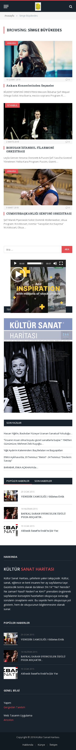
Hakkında (28, 744)
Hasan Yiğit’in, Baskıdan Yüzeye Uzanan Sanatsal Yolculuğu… (38, 433)
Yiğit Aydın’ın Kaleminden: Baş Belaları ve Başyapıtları (33, 450)
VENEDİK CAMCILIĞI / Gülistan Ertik (42, 496)
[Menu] (6, 6)
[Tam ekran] (61, 263)
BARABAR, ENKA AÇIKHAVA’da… (21, 467)
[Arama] (70, 6)
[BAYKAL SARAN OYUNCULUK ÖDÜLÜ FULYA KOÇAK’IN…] (11, 513)
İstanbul (12, 105)
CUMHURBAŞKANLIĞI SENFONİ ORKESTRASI (39, 213)
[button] (18, 274)
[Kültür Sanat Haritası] (38, 6)
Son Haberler (43, 481)
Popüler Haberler (17, 481)
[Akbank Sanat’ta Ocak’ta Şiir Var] (11, 530)
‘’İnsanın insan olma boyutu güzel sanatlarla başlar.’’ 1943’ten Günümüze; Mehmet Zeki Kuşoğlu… (38, 441)
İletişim (53, 744)
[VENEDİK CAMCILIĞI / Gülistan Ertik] (11, 496)
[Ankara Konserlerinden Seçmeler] (38, 59)
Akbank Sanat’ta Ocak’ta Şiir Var (39, 530)
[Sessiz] (55, 263)
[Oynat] (15, 263)
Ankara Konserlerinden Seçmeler (30, 85)
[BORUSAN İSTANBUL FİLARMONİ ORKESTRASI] (38, 121)
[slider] (35, 263)
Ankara (11, 43)
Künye (41, 744)
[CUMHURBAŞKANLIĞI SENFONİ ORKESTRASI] (38, 187)
